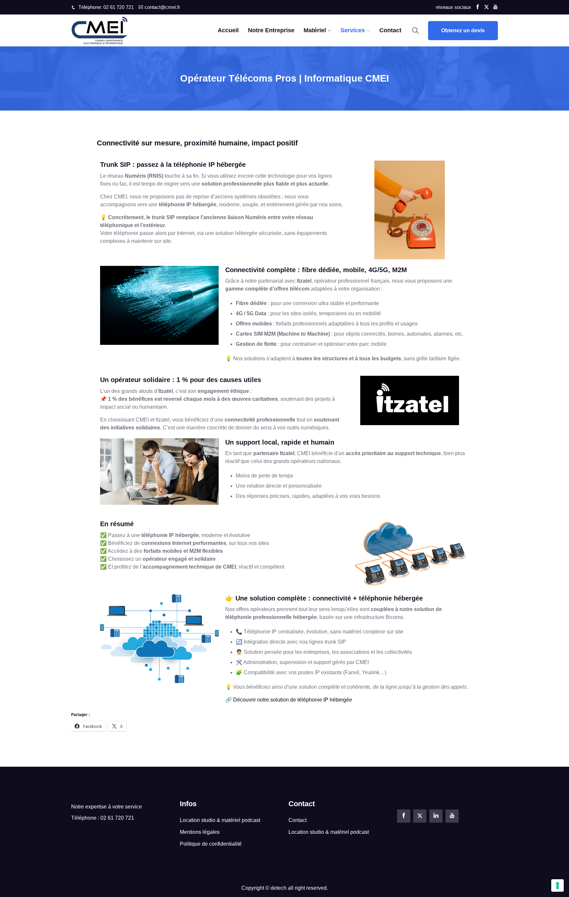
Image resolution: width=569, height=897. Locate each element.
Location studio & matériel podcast (220, 820)
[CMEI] (121, 30)
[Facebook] (403, 816)
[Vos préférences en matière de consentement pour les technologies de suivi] (557, 885)
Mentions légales (200, 832)
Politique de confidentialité (211, 844)
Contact (390, 30)
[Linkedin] (436, 816)
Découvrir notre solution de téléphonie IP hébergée (292, 700)
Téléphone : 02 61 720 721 (102, 818)
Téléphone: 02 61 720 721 (105, 7)
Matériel (315, 30)
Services (352, 30)
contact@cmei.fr (162, 7)
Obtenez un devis (463, 30)
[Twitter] (419, 816)
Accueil (228, 30)
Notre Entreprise (271, 30)
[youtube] (452, 816)
